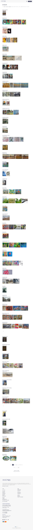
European (9, 6)
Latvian (4, 6)
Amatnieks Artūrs (5, 63)
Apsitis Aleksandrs (5, 169)
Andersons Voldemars (5, 99)
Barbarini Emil (4, 295)
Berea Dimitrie (4, 436)
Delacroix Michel (5, 9)
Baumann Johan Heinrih (6, 344)
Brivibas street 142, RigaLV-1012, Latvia (5, 507)
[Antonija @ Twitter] (2, 519)
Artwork (4, 4)
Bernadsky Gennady (5, 445)
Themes (3, 498)
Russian (7, 6)
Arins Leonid (4, 187)
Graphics (3, 492)
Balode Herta (4, 259)
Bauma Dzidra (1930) (5, 313)
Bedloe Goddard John (5, 370)
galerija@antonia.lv (6, 509)
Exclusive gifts (4, 499)
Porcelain (3, 493)
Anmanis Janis (4, 126)
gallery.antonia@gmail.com (7, 510)
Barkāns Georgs (4, 304)
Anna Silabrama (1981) (5, 135)
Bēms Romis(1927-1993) (6, 419)
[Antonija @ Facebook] (5, 519)
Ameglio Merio (4, 72)
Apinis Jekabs (4, 161)
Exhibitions (19, 489)
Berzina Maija (4, 454)
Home (3, 488)
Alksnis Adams (4, 54)
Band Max (3, 286)
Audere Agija (4, 205)
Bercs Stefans (4, 428)
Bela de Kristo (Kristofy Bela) (7, 379)
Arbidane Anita (4, 178)
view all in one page (16, 470)
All (2, 6)
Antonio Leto (4, 152)
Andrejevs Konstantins (5, 108)
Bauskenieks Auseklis (5, 353)
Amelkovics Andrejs (5, 81)
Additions (19, 490)
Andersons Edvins (5, 90)
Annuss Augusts (4, 144)
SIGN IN (30, 1)
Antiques (3, 494)
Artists (3, 497)
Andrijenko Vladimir (5, 117)
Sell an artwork (4, 501)
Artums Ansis (4, 196)
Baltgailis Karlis (4, 277)
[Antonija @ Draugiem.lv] (8, 519)
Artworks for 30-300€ (5, 500)
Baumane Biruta (4, 322)
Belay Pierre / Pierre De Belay (7, 387)
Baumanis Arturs (5, 336)
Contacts (19, 493)
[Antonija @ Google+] (6, 519)
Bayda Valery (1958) (5, 361)
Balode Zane (4, 268)
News (18, 488)
